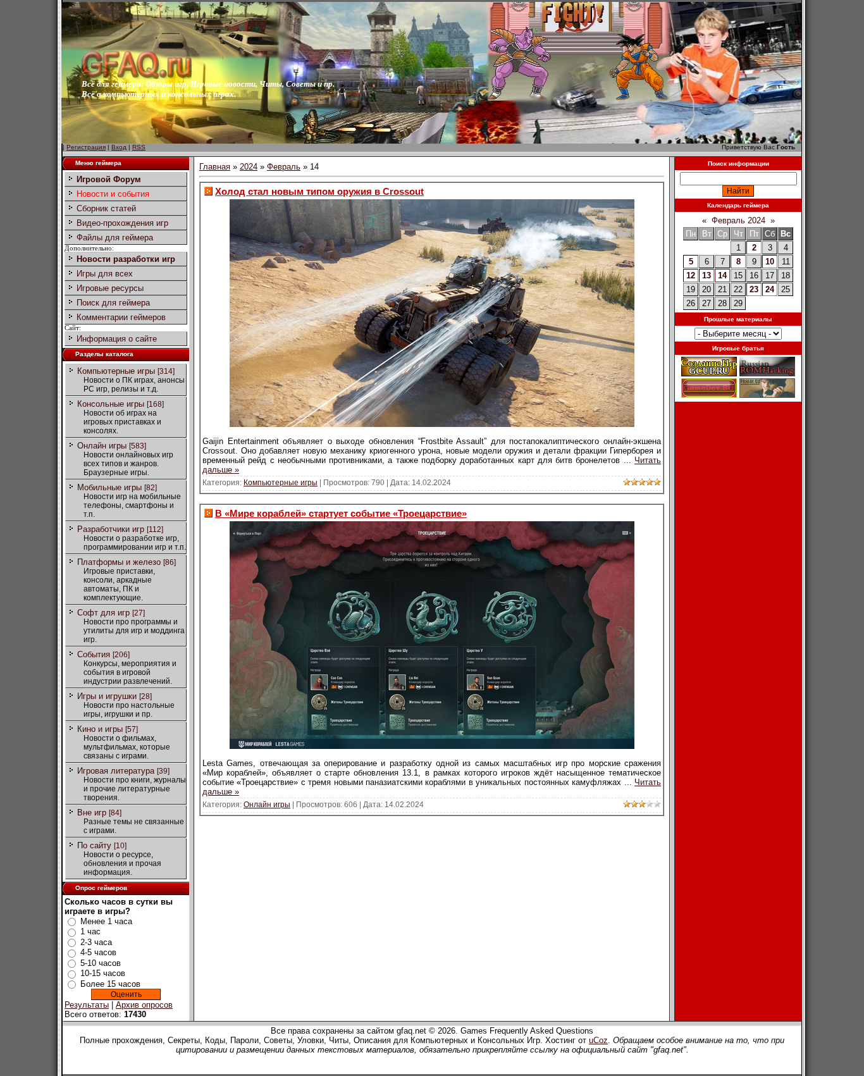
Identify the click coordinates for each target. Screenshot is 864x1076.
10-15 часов (102, 973)
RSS (138, 147)
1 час (90, 931)
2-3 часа (96, 942)
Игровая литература (115, 771)
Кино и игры (100, 729)
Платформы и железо (119, 562)
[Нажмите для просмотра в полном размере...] (432, 424)
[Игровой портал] (137, 76)
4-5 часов (98, 952)
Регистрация (86, 147)
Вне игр (91, 812)
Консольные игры (110, 404)
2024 (248, 166)
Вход (119, 147)
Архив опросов (144, 1005)
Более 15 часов (110, 984)
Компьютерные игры (116, 371)
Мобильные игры (109, 487)
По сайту (94, 845)
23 (754, 289)
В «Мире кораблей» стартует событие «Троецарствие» (341, 513)
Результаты (87, 1005)
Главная (214, 166)
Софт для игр (103, 612)
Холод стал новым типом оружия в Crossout (319, 191)
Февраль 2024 (738, 220)
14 (722, 275)
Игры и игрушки (107, 696)
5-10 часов (100, 963)
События (93, 654)
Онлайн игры (102, 445)
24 (769, 289)
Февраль (283, 166)
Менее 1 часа (106, 921)
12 (690, 275)
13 (706, 275)
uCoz (598, 1040)
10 (769, 261)
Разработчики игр (110, 529)
